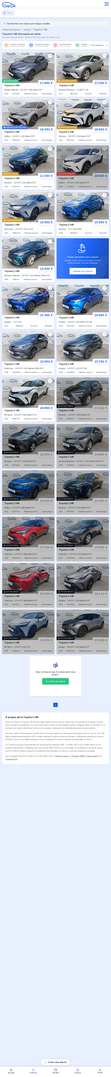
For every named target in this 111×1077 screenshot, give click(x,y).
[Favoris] (50, 56)
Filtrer (10, 13)
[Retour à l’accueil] (9, 5)
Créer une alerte (57, 1062)
